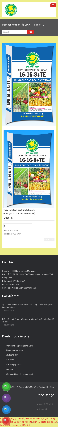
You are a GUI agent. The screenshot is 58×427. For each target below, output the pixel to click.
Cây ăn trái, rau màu (14, 350)
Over (46, 404)
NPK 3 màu (10, 360)
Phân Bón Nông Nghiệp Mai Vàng (19, 346)
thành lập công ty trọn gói (12, 418)
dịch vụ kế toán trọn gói (36, 418)
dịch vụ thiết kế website (20, 422)
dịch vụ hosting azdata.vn (45, 422)
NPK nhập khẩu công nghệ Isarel (19, 374)
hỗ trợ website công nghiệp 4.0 (15, 425)
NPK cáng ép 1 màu (14, 365)
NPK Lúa (9, 369)
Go (30, 32)
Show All (43, 409)
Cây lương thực (12, 355)
